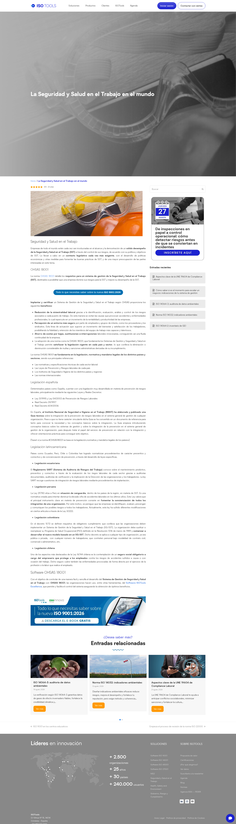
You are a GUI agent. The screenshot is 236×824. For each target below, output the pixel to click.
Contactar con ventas (192, 5)
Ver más (39, 709)
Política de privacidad (176, 818)
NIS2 (153, 773)
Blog (182, 782)
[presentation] (32, 720)
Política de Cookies (196, 818)
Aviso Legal (159, 818)
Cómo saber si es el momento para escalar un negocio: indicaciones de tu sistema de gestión (176, 291)
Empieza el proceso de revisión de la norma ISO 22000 (176, 726)
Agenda (183, 778)
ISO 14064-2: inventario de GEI (171, 325)
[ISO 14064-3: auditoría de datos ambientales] (59, 666)
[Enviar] (202, 189)
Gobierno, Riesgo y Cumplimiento (159, 795)
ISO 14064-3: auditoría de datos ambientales (177, 304)
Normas (183, 787)
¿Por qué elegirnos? (189, 764)
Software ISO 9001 (159, 755)
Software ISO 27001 (159, 769)
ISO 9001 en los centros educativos (50, 726)
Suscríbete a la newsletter (191, 773)
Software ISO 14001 (159, 760)
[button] (120, 719)
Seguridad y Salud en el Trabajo (161, 779)
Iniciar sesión (166, 5)
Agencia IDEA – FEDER (190, 792)
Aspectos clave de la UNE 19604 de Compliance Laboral (177, 278)
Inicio (33, 181)
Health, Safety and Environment (159, 787)
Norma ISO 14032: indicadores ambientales (176, 314)
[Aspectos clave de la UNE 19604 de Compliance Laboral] (177, 666)
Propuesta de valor (188, 755)
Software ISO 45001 (160, 764)
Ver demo (184, 769)
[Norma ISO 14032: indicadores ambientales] (118, 666)
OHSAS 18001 (47, 276)
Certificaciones (187, 760)
